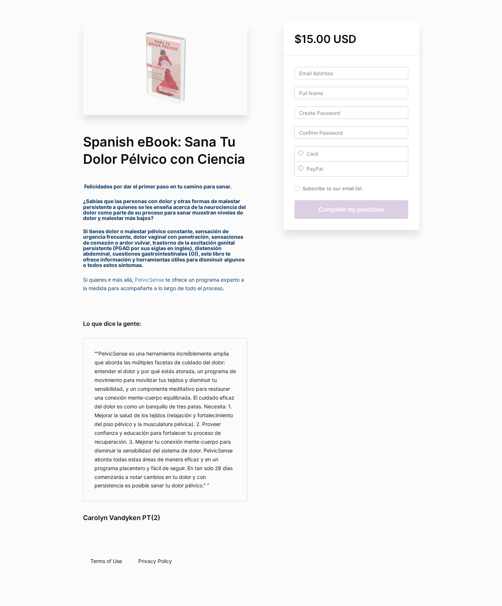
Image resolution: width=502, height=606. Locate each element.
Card (311, 154)
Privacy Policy (155, 561)
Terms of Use (106, 561)
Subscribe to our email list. (332, 188)
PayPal (314, 169)
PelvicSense (149, 280)
